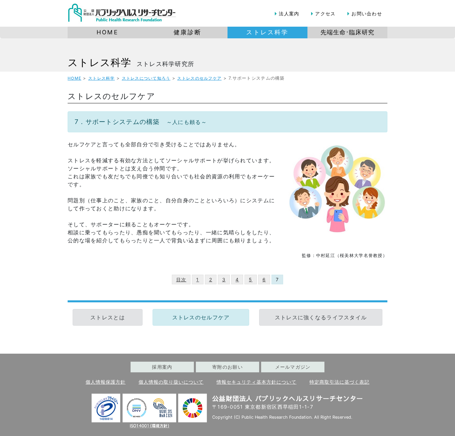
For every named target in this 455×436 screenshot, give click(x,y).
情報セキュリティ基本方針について (256, 382)
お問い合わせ (366, 13)
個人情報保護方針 (106, 382)
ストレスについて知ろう (146, 78)
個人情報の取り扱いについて (171, 382)
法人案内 (289, 13)
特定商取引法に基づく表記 (339, 382)
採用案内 (162, 367)
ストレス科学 (100, 62)
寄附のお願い (227, 367)
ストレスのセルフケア (199, 78)
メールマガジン (293, 367)
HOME (74, 78)
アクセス (325, 13)
